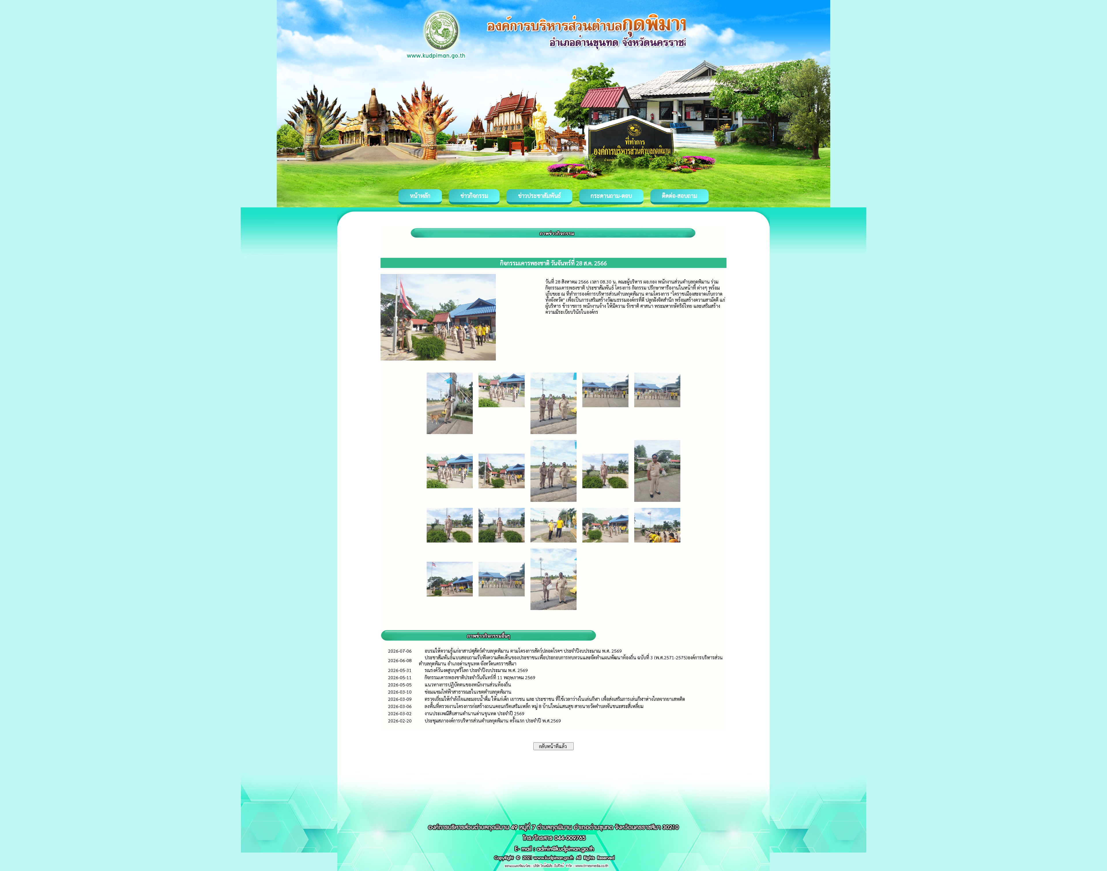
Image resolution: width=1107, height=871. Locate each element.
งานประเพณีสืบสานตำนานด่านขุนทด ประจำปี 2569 (474, 713)
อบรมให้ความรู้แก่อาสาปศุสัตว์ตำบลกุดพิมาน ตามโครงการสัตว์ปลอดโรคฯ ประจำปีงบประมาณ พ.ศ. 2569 (523, 651)
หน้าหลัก (420, 195)
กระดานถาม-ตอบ (611, 195)
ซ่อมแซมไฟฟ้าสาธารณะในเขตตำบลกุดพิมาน (468, 692)
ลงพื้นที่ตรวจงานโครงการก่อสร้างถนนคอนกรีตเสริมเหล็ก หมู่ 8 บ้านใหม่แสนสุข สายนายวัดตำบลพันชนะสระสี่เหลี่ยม (534, 706)
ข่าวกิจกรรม (474, 195)
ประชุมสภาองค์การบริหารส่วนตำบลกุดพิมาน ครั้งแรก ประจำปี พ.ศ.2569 (493, 721)
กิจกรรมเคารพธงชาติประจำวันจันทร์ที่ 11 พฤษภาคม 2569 (480, 677)
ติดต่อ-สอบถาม (679, 195)
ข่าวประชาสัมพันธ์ (539, 195)
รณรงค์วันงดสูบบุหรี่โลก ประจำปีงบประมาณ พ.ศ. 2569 (476, 670)
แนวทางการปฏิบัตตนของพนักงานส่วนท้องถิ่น (468, 685)
